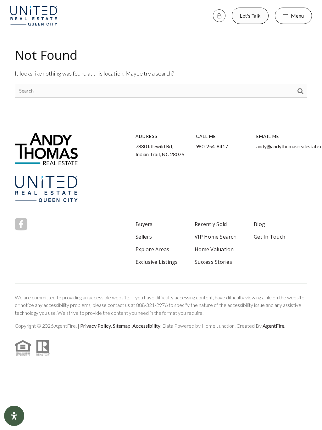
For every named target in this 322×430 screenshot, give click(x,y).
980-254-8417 (212, 146)
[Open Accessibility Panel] (14, 416)
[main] (161, 72)
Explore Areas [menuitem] (152, 249)
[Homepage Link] (33, 14)
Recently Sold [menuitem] (211, 224)
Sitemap (121, 326)
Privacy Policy (95, 326)
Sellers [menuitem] (144, 236)
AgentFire (273, 326)
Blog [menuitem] (259, 224)
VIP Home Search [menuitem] (215, 236)
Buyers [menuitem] (144, 224)
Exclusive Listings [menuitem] (157, 261)
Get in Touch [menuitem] (269, 236)
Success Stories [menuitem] (213, 261)
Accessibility (146, 326)
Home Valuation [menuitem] (214, 249)
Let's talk (250, 15)
